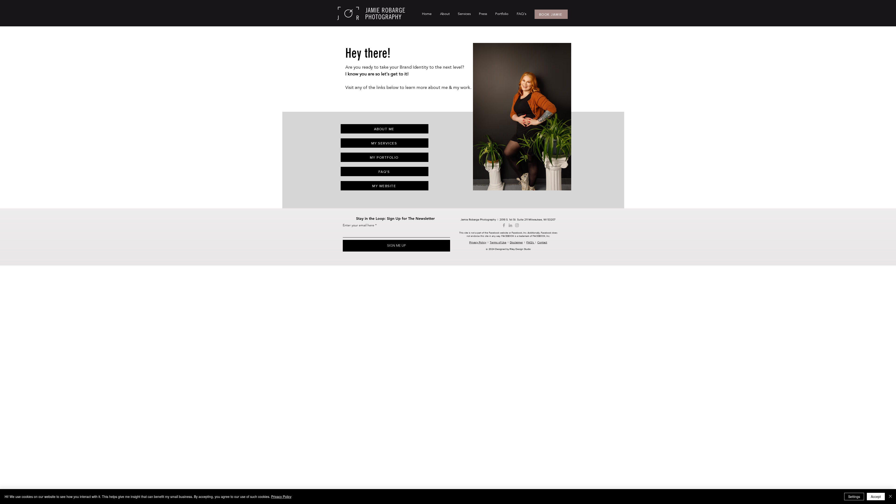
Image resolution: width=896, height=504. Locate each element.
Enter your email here (358, 225)
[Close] (890, 496)
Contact (542, 242)
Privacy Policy (477, 242)
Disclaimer (516, 242)
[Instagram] (516, 225)
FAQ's (530, 242)
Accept (876, 496)
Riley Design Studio (520, 249)
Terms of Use (498, 242)
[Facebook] (503, 225)
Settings (854, 496)
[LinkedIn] (510, 225)
